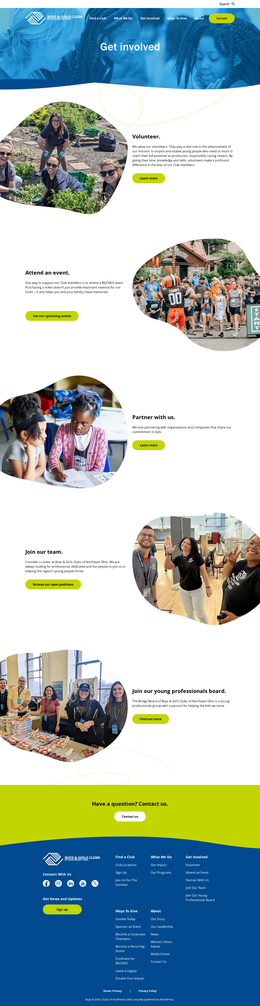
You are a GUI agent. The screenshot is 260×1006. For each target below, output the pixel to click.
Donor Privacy (112, 991)
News (155, 934)
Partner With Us (197, 880)
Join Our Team (196, 888)
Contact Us (159, 962)
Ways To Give (177, 18)
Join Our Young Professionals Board (200, 897)
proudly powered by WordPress (154, 999)
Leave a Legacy (126, 971)
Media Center (160, 954)
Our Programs (161, 872)
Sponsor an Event (128, 926)
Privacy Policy (148, 991)
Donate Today (125, 919)
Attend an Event (197, 872)
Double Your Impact (130, 978)
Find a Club (97, 18)
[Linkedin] (70, 884)
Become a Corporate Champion (130, 936)
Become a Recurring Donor (130, 948)
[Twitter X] (95, 884)
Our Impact (159, 865)
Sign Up (121, 872)
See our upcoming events (52, 316)
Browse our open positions (53, 584)
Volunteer (193, 865)
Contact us (130, 816)
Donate (221, 18)
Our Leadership (162, 926)
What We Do (123, 18)
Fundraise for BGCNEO (125, 960)
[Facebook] (46, 884)
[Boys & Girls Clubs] (53, 18)
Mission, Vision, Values (162, 944)
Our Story (158, 919)
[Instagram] (58, 884)
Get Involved (150, 18)
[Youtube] (82, 884)
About (199, 18)
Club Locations (126, 865)
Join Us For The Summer (126, 882)
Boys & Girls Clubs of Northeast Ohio (108, 999)
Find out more (150, 719)
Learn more (148, 178)
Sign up (62, 909)
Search (224, 4)
